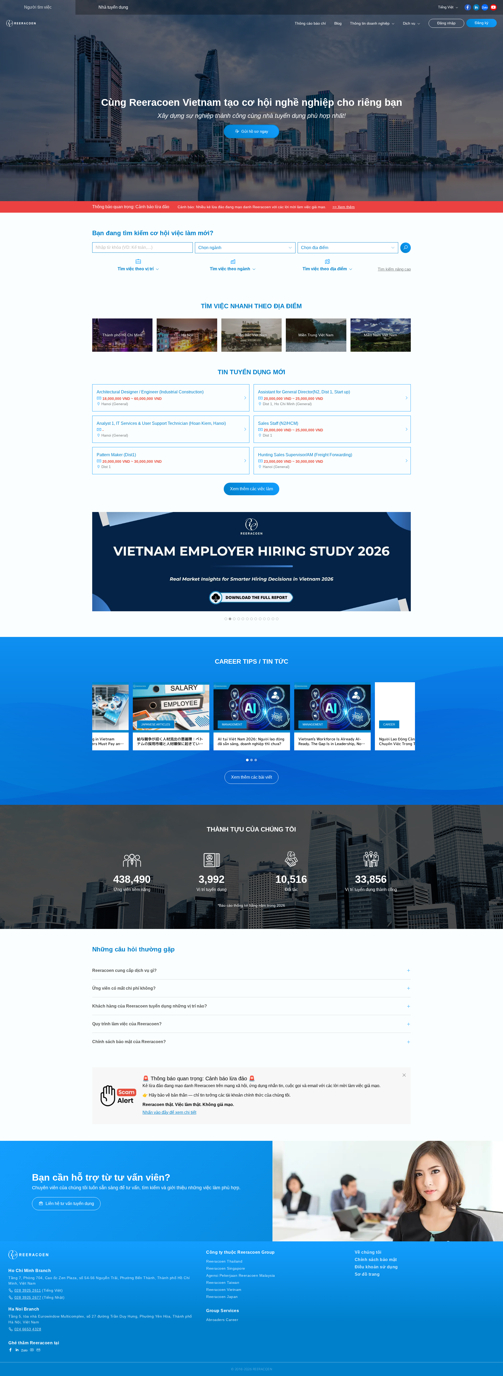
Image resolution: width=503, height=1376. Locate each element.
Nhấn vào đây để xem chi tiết (169, 1112)
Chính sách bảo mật (376, 1259)
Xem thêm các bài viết (251, 777)
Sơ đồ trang (367, 1274)
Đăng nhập (446, 23)
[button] (226, 619)
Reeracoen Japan (222, 1297)
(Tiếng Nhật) (39, 1297)
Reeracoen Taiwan (222, 1282)
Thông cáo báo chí (310, 23)
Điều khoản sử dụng (376, 1267)
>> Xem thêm (343, 207)
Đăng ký (481, 23)
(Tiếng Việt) (38, 1290)
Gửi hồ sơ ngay (254, 131)
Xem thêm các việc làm (251, 489)
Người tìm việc (38, 7)
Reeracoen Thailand (224, 1261)
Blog (338, 23)
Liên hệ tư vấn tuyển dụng (70, 1203)
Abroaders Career (222, 1320)
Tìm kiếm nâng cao (394, 269)
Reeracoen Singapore (225, 1268)
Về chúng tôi (368, 1252)
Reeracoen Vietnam (224, 1289)
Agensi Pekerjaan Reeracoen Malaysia (240, 1275)
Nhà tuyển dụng (113, 7)
